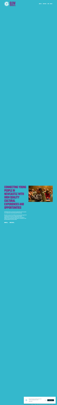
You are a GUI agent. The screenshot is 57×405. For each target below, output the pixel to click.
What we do (44, 3)
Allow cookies (50, 400)
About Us (40, 3)
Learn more (30, 401)
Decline (46, 400)
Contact (51, 3)
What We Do (12, 222)
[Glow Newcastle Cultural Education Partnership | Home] (9, 3)
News (48, 3)
